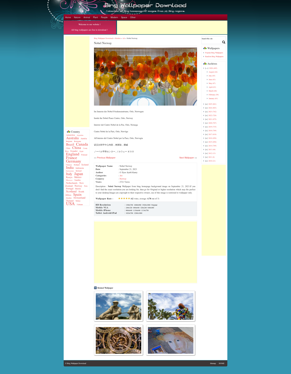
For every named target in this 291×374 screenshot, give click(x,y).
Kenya (69, 177)
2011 (211, 157)
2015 (212, 142)
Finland (84, 154)
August (213, 72)
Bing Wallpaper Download (103, 38)
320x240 (143, 207)
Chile (68, 148)
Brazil (70, 144)
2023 (212, 111)
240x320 (129, 207)
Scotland (71, 191)
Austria (84, 138)
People (104, 17)
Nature (77, 17)
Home (68, 17)
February (214, 94)
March (213, 91)
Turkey (77, 200)
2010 (212, 161)
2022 (212, 115)
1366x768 (129, 205)
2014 (212, 145)
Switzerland (79, 197)
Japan (78, 173)
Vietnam (80, 204)
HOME (221, 363)
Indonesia (80, 168)
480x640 (136, 207)
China (76, 147)
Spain (77, 194)
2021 (212, 119)
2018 (212, 130)
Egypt (81, 151)
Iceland (85, 164)
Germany (73, 161)
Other (133, 17)
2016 (212, 138)
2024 (212, 107)
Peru (85, 186)
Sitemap (213, 363)
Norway (78, 185)
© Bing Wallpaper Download (75, 363)
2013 (212, 149)
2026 (213, 68)
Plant (95, 17)
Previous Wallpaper (105, 157)
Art (123, 38)
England (72, 153)
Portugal (69, 188)
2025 (212, 104)
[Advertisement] (172, 27)
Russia (78, 188)
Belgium (69, 141)
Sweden (69, 198)
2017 (212, 134)
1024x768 (129, 213)
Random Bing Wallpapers (214, 56)
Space (124, 17)
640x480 (151, 207)
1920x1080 (146, 205)
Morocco (69, 180)
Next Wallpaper (186, 157)
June (212, 79)
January (213, 98)
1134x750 (145, 210)
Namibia (77, 180)
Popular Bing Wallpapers (214, 52)
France (71, 157)
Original (154, 205)
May (212, 83)
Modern (114, 17)
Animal (87, 17)
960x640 (129, 210)
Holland (77, 164)
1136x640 (136, 210)
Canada (82, 144)
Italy (69, 173)
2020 (212, 123)
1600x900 (137, 205)
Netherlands (71, 182)
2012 (212, 153)
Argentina (80, 135)
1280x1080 (138, 213)
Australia (72, 137)
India (70, 167)
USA (70, 203)
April (212, 87)
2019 (212, 126)
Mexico (77, 177)
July (212, 75)
